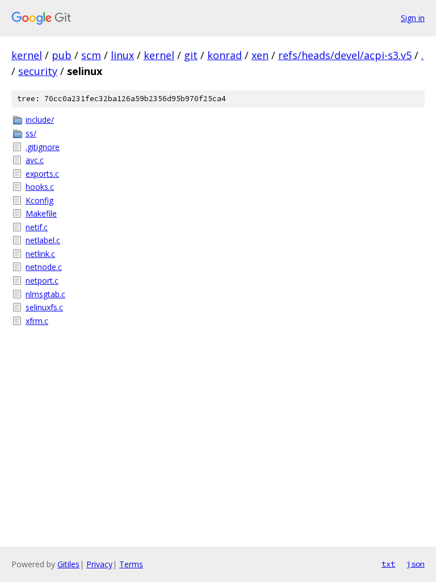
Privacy (99, 564)
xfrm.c (37, 320)
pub (62, 55)
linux (122, 55)
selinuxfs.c (44, 307)
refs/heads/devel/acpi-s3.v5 (345, 55)
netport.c (42, 280)
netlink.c (40, 253)
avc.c (35, 160)
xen (260, 55)
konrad (224, 55)
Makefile (41, 213)
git (191, 55)
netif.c (37, 227)
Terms (131, 564)
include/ (40, 119)
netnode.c (44, 266)
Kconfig (39, 200)
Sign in (413, 18)
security (37, 71)
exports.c (42, 173)
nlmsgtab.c (45, 294)
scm (91, 55)
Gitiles (68, 564)
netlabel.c (43, 240)
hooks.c (40, 186)
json (415, 564)
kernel (26, 55)
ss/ (31, 133)
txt (388, 564)
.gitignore (43, 147)
